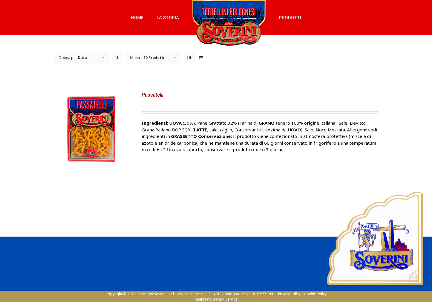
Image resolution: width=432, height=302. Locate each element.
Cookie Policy (315, 293)
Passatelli (152, 95)
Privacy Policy (289, 293)
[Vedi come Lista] (201, 57)
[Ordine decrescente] (117, 58)
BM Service (228, 299)
